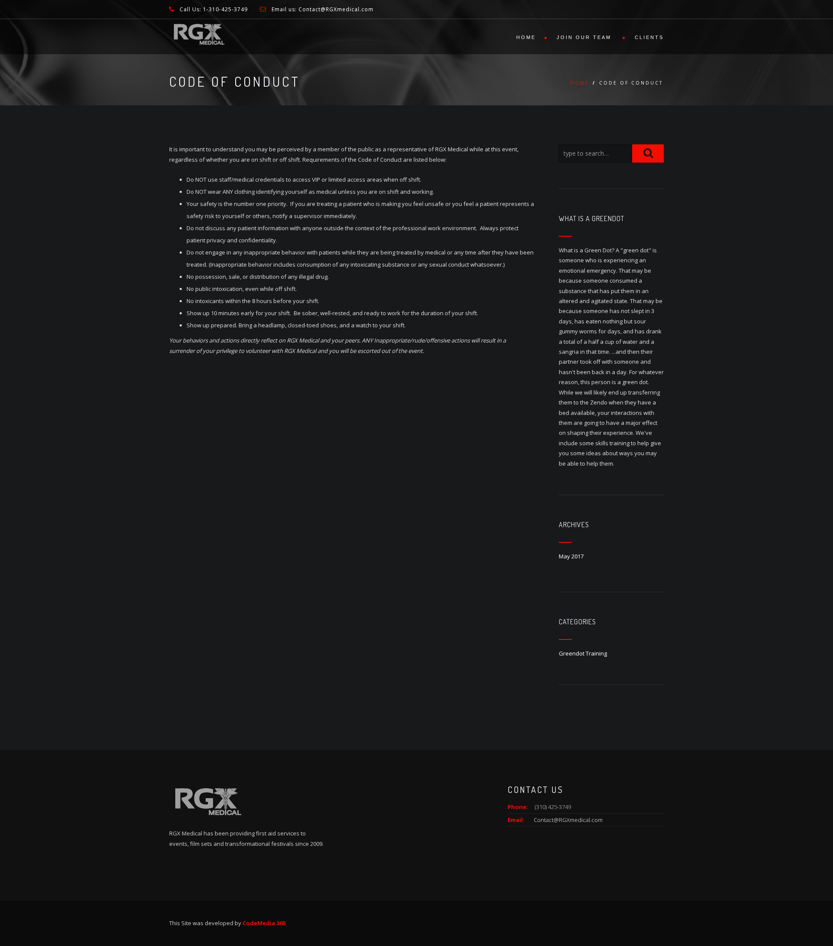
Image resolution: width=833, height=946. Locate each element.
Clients (649, 37)
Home (526, 37)
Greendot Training (583, 653)
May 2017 (571, 556)
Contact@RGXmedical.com (568, 820)
